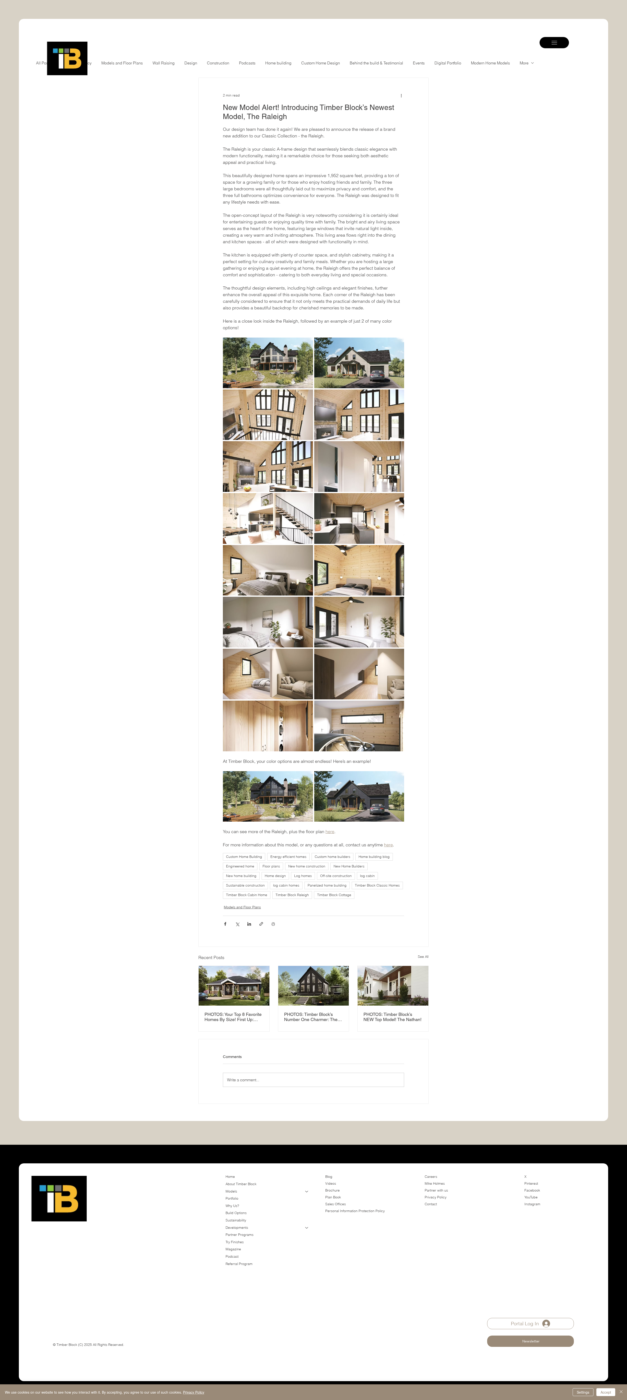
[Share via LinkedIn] (249, 924)
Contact (431, 1204)
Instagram (532, 1204)
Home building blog (374, 856)
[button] (530, 1341)
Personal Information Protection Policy (355, 1211)
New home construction (306, 866)
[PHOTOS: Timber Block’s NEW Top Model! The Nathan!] (393, 986)
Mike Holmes (435, 1183)
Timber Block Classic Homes (377, 885)
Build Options (236, 1213)
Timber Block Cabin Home (246, 895)
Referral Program (239, 1264)
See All (423, 956)
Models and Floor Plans (242, 907)
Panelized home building (327, 885)
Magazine (233, 1249)
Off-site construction (336, 876)
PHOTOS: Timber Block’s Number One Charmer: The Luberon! (311, 1017)
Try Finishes (235, 1242)
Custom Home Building (244, 856)
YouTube (531, 1197)
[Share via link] (261, 924)
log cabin (367, 876)
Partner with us (436, 1190)
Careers (431, 1176)
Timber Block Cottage (334, 895)
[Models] (307, 1191)
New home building (241, 876)
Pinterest (531, 1183)
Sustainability (236, 1220)
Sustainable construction (245, 885)
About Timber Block (241, 1184)
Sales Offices (335, 1204)
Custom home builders (332, 856)
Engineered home (240, 866)
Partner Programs (239, 1234)
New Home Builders (349, 866)
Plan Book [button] (333, 1197)
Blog (328, 1176)
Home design (275, 876)
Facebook (532, 1190)
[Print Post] (273, 924)
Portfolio (232, 1198)
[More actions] (401, 95)
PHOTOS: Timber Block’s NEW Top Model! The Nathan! (392, 1017)
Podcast (232, 1256)
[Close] (621, 1392)
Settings (583, 1392)
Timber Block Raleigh (292, 895)
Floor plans (271, 866)
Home (230, 1176)
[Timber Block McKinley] (234, 986)
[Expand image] (268, 363)
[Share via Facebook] (225, 924)
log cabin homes (286, 885)
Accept (606, 1392)
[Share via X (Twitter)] (237, 924)
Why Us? (232, 1206)
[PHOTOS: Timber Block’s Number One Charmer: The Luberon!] (313, 986)
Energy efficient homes (288, 856)
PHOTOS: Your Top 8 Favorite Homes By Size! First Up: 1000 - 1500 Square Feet (233, 1017)
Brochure (332, 1190)
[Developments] (307, 1227)
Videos (330, 1183)
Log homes (303, 876)
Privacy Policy (435, 1197)
